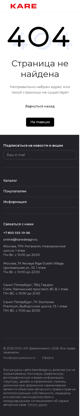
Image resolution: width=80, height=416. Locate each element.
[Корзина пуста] (75, 6)
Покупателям (14, 191)
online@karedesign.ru (20, 239)
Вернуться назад (40, 106)
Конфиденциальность (19, 358)
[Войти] (66, 6)
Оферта (48, 358)
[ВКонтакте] (5, 327)
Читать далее (37, 405)
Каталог (10, 181)
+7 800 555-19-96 (16, 233)
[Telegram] (13, 327)
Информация (15, 202)
